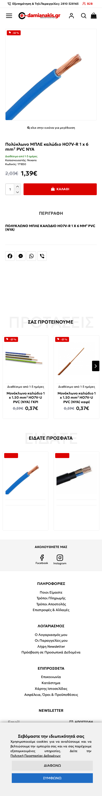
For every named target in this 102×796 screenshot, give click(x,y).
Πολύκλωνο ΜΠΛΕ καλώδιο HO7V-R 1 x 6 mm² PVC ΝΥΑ (25, 514)
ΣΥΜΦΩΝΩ (52, 778)
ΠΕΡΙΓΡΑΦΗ (51, 213)
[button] (6, 366)
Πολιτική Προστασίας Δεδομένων (35, 756)
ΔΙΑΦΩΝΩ (52, 765)
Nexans (32, 160)
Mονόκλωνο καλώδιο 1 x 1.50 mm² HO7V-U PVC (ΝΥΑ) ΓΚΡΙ (26, 397)
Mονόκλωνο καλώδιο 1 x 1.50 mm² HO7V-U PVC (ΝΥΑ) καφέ (77, 397)
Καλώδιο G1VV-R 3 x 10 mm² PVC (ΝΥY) (76, 513)
